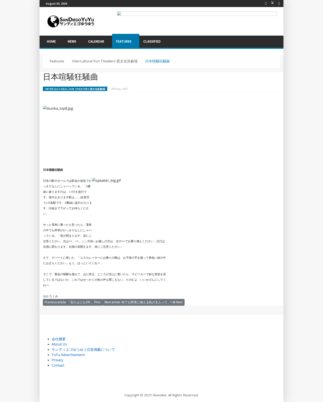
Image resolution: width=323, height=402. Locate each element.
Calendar (96, 41)
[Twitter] (272, 3)
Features (123, 41)
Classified (152, 41)
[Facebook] (266, 3)
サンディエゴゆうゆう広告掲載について (83, 349)
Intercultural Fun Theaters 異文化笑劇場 (75, 89)
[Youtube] (279, 3)
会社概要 (59, 339)
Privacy (57, 360)
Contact (58, 365)
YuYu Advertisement (68, 354)
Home (51, 41)
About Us (59, 344)
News (72, 41)
